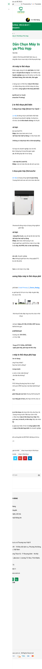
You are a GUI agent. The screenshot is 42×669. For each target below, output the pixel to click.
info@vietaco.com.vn (13, 573)
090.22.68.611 (24, 25)
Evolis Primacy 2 (24, 287)
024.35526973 (14, 28)
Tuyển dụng (5, 530)
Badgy (37, 287)
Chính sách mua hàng (8, 506)
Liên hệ (3, 534)
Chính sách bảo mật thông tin (11, 518)
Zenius (32, 287)
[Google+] (20, 458)
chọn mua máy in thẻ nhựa (29, 450)
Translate (38, 4)
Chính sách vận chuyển (9, 510)
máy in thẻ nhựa (23, 454)
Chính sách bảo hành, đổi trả (11, 514)
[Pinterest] (25, 458)
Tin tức (15, 53)
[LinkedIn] (30, 458)
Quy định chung (6, 503)
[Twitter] (15, 458)
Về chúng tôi (5, 526)
